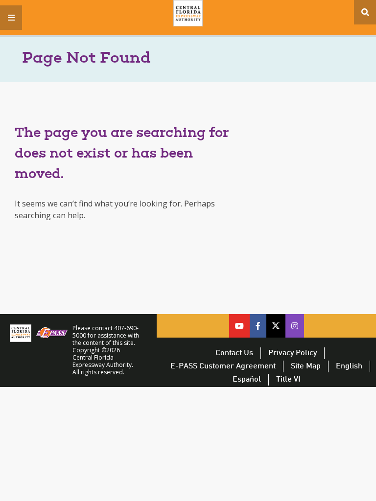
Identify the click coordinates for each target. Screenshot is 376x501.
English (349, 366)
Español (247, 380)
